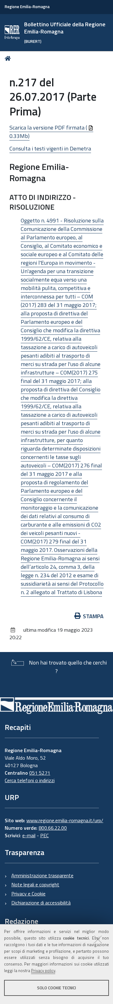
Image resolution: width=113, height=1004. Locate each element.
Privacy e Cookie (28, 893)
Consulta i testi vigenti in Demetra (50, 148)
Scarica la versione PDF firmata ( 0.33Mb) (48, 131)
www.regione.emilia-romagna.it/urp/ (64, 820)
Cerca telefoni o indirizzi (30, 780)
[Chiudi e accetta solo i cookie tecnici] (98, 939)
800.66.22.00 (53, 828)
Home (9, 58)
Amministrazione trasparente (42, 875)
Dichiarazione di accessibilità (41, 902)
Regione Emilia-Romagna (27, 7)
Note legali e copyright (35, 884)
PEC (44, 835)
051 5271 (39, 773)
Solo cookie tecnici (56, 988)
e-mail (28, 835)
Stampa (93, 616)
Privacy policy (43, 970)
